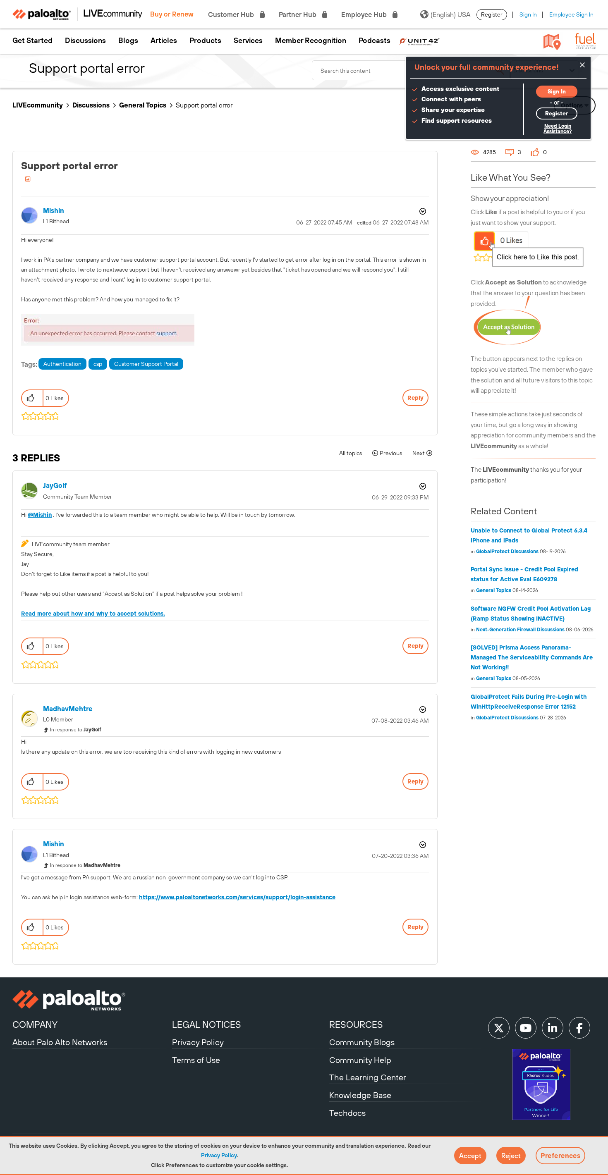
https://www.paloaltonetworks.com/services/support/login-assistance (237, 897)
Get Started (32, 40)
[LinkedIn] (552, 1028)
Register (492, 14)
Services (248, 40)
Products (205, 40)
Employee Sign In (571, 14)
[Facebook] (579, 1028)
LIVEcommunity (37, 105)
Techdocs (347, 1113)
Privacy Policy (219, 1155)
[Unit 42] (419, 40)
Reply (415, 397)
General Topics (142, 105)
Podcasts (374, 40)
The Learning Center (367, 1077)
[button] (470, 1155)
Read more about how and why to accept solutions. (93, 613)
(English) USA (450, 14)
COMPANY (34, 1024)
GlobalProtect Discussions (507, 551)
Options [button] (422, 211)
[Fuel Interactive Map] (552, 41)
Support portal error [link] (204, 105)
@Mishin (40, 514)
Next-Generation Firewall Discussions (520, 630)
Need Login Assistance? (557, 128)
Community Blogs (362, 1042)
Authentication (62, 364)
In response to (75, 730)
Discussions (85, 40)
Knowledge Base (360, 1095)
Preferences (560, 1155)
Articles (164, 40)
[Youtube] (525, 1028)
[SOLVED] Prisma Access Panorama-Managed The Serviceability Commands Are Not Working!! (532, 657)
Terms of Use (196, 1060)
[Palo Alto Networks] (91, 1000)
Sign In (528, 14)
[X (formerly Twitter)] (499, 1028)
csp (97, 364)
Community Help (360, 1060)
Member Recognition (310, 40)
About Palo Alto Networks (59, 1042)
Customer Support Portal (146, 364)
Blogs (128, 40)
